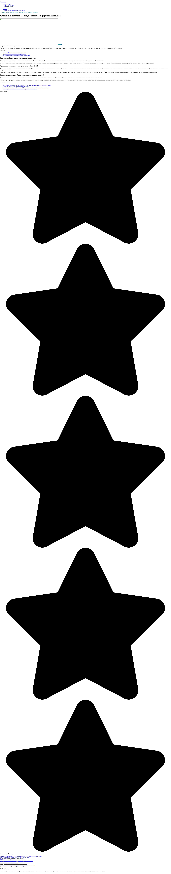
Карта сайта (5, 7)
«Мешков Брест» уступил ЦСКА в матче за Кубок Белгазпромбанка (12, 866)
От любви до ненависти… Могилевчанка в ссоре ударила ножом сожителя (20, 88)
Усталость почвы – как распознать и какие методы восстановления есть (13, 864)
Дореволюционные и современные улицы (15, 10)
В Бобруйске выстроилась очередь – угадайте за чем (12, 858)
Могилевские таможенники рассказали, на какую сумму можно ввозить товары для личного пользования (27, 85)
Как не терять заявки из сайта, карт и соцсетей (8, 863)
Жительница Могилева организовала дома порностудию (16, 86)
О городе (5, 9)
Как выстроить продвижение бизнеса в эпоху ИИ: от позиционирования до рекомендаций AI (17, 865)
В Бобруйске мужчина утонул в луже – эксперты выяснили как (14, 857)
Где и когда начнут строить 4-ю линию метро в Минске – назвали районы (13, 864)
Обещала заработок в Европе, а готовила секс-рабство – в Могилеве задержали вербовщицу (21, 856)
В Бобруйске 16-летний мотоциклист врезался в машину (13, 859)
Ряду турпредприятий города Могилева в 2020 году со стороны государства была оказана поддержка (26, 87)
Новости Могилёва (9, 5)
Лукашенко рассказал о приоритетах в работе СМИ (14, 54)
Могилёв (60, 44)
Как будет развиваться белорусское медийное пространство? (16, 55)
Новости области (9, 6)
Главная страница (7, 4)
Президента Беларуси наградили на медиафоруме (14, 52)
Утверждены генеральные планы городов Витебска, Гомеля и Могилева (16, 861)
